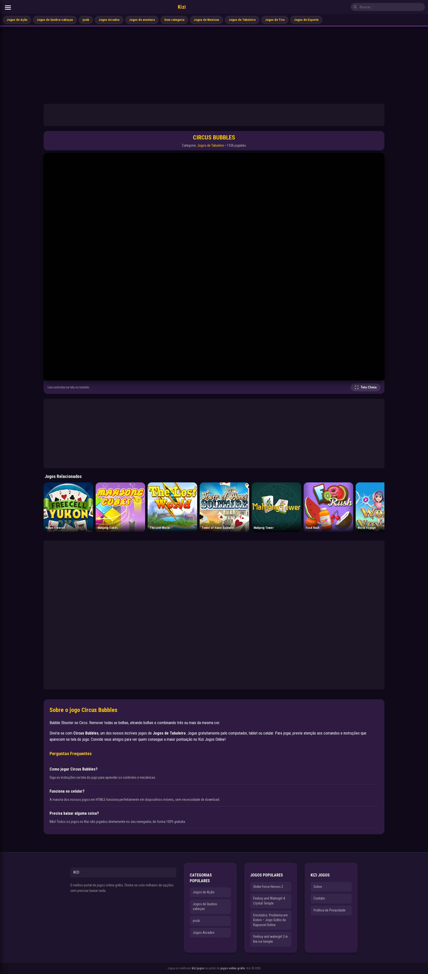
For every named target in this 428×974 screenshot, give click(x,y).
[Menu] (8, 7)
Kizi (182, 7)
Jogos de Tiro (275, 20)
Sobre (318, 887)
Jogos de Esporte (306, 20)
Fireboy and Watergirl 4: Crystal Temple (269, 900)
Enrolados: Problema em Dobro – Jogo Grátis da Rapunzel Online (270, 920)
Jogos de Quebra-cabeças (55, 20)
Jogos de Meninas (206, 20)
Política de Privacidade (330, 910)
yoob (85, 20)
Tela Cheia (368, 387)
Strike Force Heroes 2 (268, 887)
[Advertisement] (214, 63)
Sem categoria (174, 20)
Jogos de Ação (17, 20)
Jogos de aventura (142, 20)
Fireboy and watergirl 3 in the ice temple (270, 939)
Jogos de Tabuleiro (242, 20)
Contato (319, 898)
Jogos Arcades (109, 20)
